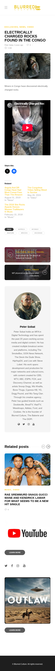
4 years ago (18, 45)
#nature (10, 233)
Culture (21, 252)
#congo (35, 229)
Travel (40, 252)
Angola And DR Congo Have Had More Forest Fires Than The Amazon (13, 191)
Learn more (14, 552)
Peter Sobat (9, 45)
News (23, 27)
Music (31, 252)
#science (38, 233)
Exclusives (11, 27)
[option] (27, 481)
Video (30, 27)
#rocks (24, 233)
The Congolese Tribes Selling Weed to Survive (37, 190)
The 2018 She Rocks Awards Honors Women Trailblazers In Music (15, 208)
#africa (21, 229)
